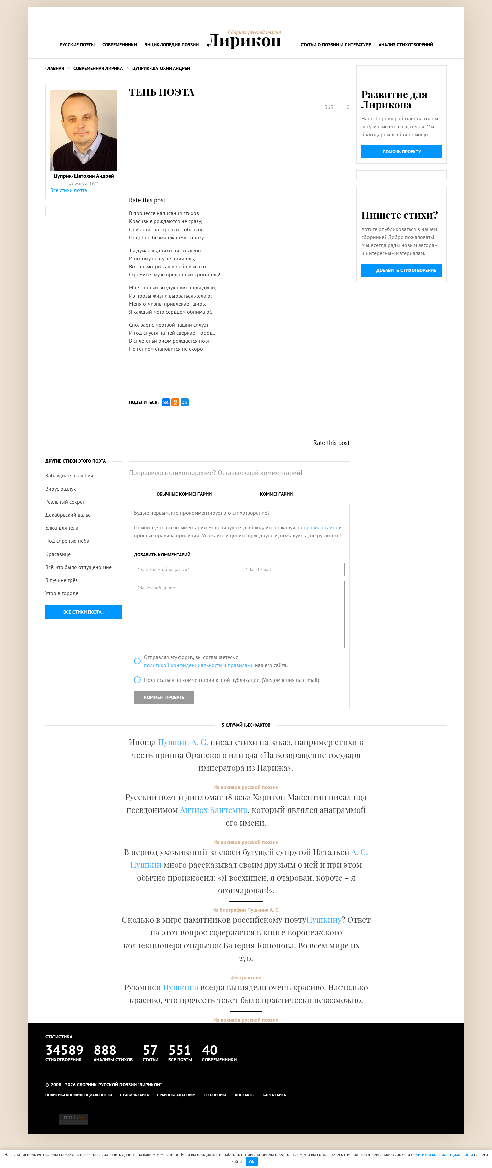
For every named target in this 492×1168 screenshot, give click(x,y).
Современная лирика (98, 68)
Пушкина (180, 987)
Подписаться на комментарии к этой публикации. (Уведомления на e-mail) (231, 679)
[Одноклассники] (175, 402)
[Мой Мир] (185, 402)
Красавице (58, 553)
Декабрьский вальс (67, 514)
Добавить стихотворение (406, 270)
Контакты (245, 1094)
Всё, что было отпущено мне (78, 567)
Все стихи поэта (68, 190)
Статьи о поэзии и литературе (336, 45)
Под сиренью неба (67, 540)
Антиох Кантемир (214, 809)
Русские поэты (77, 45)
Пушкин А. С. (183, 741)
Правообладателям (176, 1094)
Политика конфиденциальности (78, 1094)
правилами (241, 665)
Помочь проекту (402, 152)
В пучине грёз (61, 580)
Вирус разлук (60, 488)
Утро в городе (61, 593)
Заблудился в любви (69, 475)
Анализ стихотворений (406, 45)
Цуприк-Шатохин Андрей (161, 68)
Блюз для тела (61, 527)
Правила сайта (134, 1094)
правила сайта (320, 527)
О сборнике (215, 1094)
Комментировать (164, 697)
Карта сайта (274, 1094)
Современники (119, 45)
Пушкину (324, 919)
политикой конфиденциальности (183, 665)
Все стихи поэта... (83, 612)
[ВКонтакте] (166, 402)
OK (252, 1162)
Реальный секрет (65, 501)
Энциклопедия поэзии (172, 45)
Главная (54, 68)
